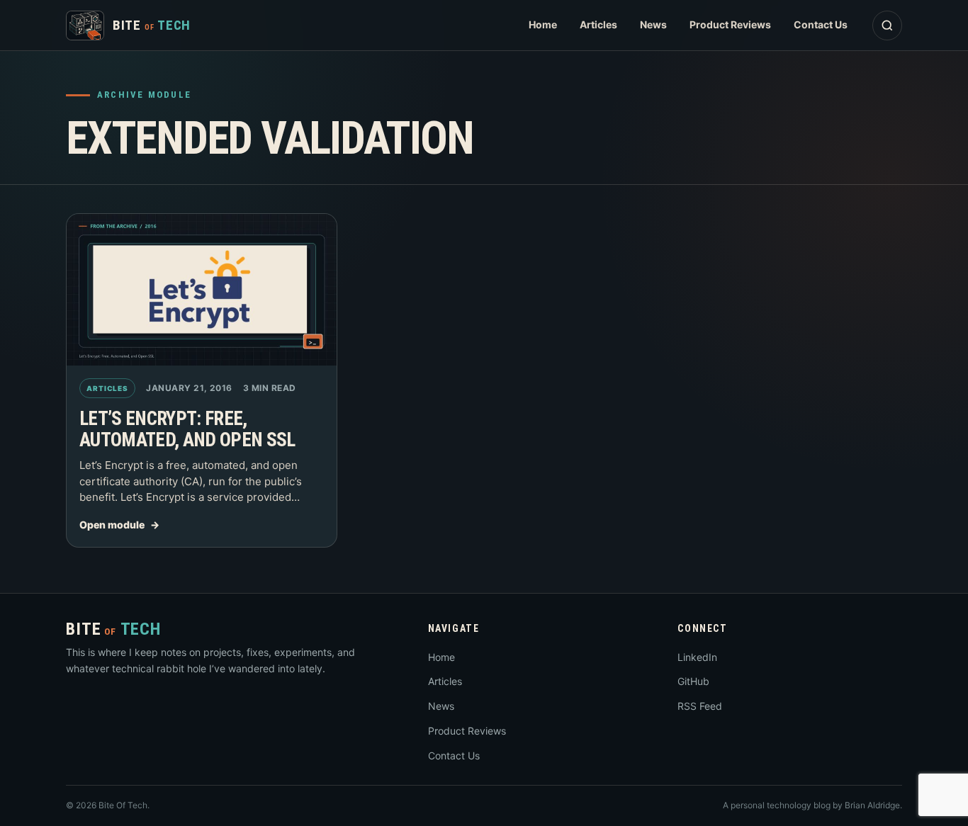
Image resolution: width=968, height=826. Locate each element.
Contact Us (821, 24)
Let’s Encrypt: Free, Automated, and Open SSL (187, 429)
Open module (112, 525)
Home (543, 24)
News (653, 24)
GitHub (693, 681)
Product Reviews (730, 24)
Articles (598, 24)
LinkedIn (697, 657)
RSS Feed (699, 706)
